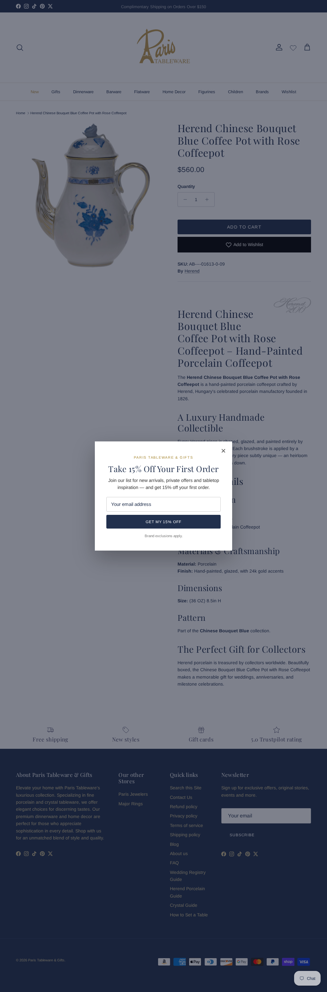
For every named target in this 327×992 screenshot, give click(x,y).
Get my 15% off (163, 522)
